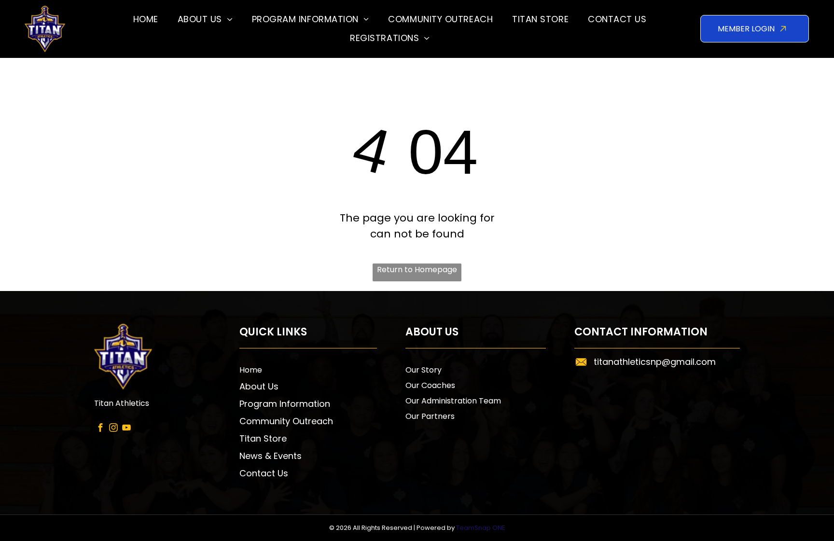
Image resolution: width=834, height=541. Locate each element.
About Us (258, 386)
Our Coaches (430, 385)
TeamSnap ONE (480, 527)
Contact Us (263, 473)
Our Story (423, 369)
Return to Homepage (417, 269)
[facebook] (100, 428)
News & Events (270, 456)
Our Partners (430, 416)
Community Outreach (286, 421)
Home (250, 369)
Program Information (284, 404)
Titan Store (263, 438)
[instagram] (113, 428)
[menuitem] (146, 19)
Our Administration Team (453, 400)
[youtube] (126, 428)
